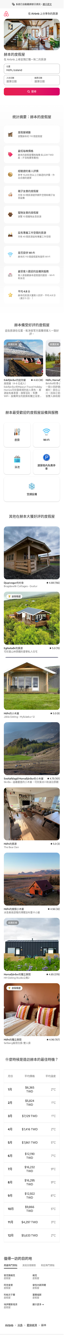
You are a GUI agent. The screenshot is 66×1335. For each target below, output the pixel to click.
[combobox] (31, 70)
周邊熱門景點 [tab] (10, 1265)
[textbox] (17, 81)
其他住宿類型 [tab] (29, 1265)
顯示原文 (47, 4)
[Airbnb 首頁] (6, 14)
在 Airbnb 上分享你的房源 (43, 13)
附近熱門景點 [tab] (47, 1265)
